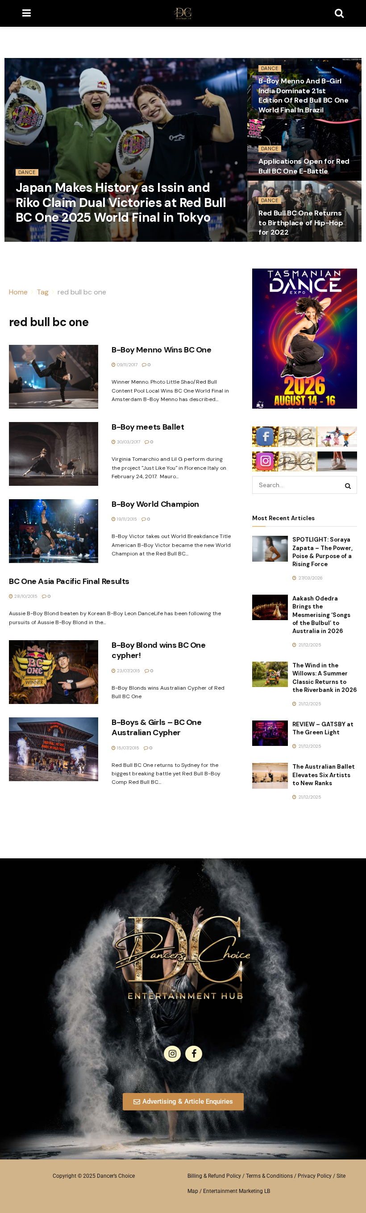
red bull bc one (82, 292)
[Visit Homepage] (183, 13)
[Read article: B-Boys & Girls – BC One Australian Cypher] (53, 749)
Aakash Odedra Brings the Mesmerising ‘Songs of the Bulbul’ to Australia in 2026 (321, 615)
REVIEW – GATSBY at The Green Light (323, 728)
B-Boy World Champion (155, 504)
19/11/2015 (126, 519)
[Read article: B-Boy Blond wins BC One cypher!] (53, 672)
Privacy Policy (315, 1176)
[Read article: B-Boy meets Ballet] (53, 454)
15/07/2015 (127, 748)
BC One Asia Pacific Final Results (69, 581)
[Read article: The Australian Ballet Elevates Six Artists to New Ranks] (270, 775)
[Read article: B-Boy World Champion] (53, 531)
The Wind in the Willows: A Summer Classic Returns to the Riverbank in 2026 (324, 678)
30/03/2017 (128, 442)
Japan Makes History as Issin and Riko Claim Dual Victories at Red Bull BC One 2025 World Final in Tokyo (121, 202)
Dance (27, 172)
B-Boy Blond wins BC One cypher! (159, 650)
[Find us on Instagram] (172, 1054)
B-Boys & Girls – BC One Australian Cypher (157, 727)
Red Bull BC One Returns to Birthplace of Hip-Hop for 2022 (300, 222)
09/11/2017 (126, 365)
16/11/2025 (31, 238)
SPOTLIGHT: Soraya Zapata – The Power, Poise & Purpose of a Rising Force (322, 552)
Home (18, 292)
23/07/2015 (128, 671)
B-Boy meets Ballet (148, 427)
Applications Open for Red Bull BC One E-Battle (303, 166)
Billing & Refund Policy (214, 1176)
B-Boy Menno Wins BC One (162, 349)
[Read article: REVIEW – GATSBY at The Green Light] (270, 733)
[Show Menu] (26, 13)
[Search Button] (339, 13)
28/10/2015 (25, 596)
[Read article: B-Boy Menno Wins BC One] (53, 377)
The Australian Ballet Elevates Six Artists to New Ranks (323, 775)
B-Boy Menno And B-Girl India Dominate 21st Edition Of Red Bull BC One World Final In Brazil (303, 95)
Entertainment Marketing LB (236, 1191)
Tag (43, 292)
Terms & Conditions (269, 1176)
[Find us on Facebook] (193, 1054)
